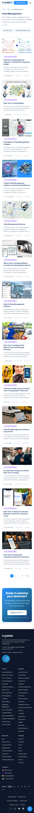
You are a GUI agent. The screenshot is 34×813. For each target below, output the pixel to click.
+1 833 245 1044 (9, 778)
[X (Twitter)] (14, 808)
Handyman (21, 701)
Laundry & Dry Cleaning (24, 707)
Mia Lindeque (8, 155)
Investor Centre (22, 753)
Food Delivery (22, 675)
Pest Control (21, 719)
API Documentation (7, 750)
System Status (12, 796)
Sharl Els (7, 402)
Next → (27, 575)
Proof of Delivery (6, 678)
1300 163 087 (8, 773)
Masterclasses (6, 748)
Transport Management (8, 718)
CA (21, 786)
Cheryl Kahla (8, 114)
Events (20, 750)
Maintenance (22, 716)
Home (3, 9)
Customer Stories (7, 745)
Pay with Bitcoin (22, 756)
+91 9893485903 (9, 776)
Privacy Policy (22, 796)
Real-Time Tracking (7, 675)
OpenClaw (21, 731)
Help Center (5, 753)
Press (19, 748)
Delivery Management (8, 715)
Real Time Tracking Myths (14, 103)
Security (20, 759)
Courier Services (23, 672)
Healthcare (21, 684)
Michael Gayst (8, 361)
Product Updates (6, 756)
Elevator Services (23, 698)
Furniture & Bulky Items (24, 687)
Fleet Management (10, 56)
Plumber (20, 722)
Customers (21, 742)
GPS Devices (5, 689)
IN (3, 789)
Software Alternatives (8, 759)
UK (28, 786)
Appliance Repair (23, 689)
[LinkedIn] (23, 808)
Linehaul (20, 710)
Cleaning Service (23, 692)
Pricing (20, 745)
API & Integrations (7, 692)
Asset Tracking (6, 724)
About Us (20, 739)
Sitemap (22, 804)
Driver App (5, 684)
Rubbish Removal (23, 728)
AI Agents (4, 698)
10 (22, 575)
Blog (8, 9)
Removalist (21, 725)
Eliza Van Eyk (8, 317)
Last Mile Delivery (7, 712)
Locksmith (21, 713)
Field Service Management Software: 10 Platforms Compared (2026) (17, 62)
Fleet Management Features (14, 224)
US (18, 786)
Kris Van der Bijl (9, 196)
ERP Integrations (6, 695)
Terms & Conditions (12, 800)
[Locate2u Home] (7, 2)
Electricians (21, 695)
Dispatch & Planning (7, 687)
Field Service (21, 681)
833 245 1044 (8, 770)
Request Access (21, 3)
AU (14, 786)
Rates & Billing (6, 701)
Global (10, 786)
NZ (25, 786)
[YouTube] (19, 808)
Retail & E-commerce (24, 678)
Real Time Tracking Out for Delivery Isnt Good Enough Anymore (14, 347)
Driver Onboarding (7, 710)
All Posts (8, 30)
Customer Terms (13, 804)
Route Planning (6, 721)
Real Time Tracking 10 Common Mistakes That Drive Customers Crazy (16, 514)
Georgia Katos (9, 75)
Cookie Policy (23, 800)
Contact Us (21, 762)
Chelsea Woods (9, 276)
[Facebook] (10, 808)
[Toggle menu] (30, 2)
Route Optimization (23, 30)
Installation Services (23, 704)
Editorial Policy (6, 742)
